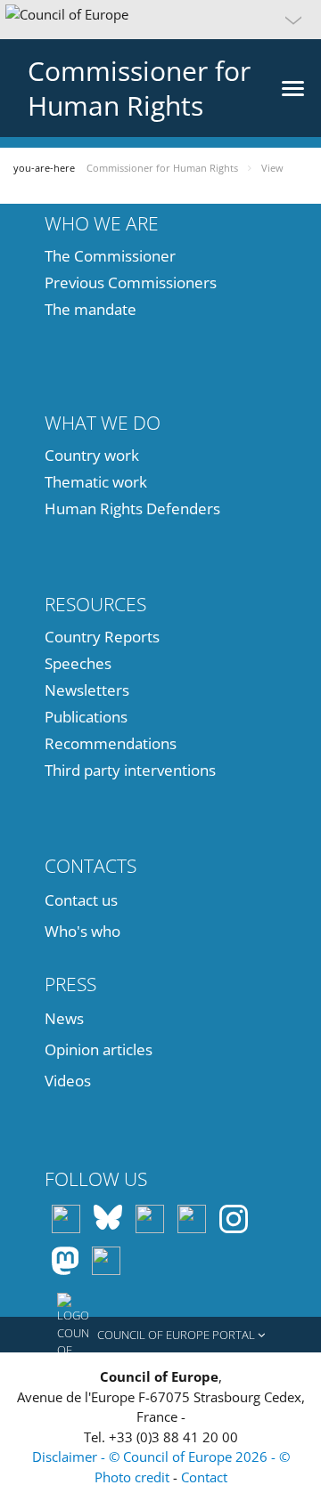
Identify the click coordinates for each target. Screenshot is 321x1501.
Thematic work (96, 482)
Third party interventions (130, 770)
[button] (160, 19)
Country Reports (102, 636)
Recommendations (111, 743)
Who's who (82, 931)
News (64, 1018)
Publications (86, 716)
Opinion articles (98, 1049)
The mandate (90, 309)
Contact (204, 1477)
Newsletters (87, 690)
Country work (92, 455)
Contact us (81, 900)
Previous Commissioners (131, 282)
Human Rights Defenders (132, 508)
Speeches (78, 663)
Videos (68, 1080)
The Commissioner (110, 256)
